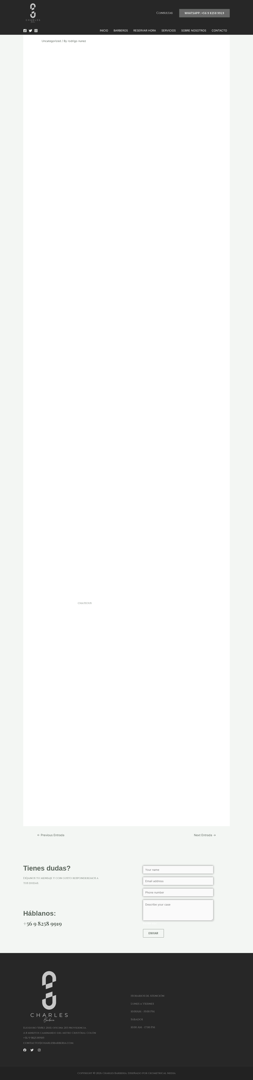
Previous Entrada (50, 835)
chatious (85, 603)
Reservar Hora (144, 30)
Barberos (121, 30)
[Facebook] (25, 30)
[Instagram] (36, 30)
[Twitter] (30, 30)
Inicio (104, 30)
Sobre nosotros (193, 30)
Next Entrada (205, 835)
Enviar (153, 933)
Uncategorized (51, 41)
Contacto (219, 30)
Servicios (168, 30)
